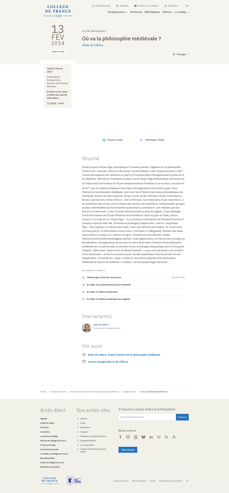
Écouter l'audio (115, 139)
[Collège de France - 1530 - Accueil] (58, 11)
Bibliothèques (152, 12)
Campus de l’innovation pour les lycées (93, 450)
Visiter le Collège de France (52, 462)
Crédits (153, 481)
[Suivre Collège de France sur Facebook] (120, 437)
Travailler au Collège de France (54, 454)
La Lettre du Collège (49, 436)
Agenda (124, 6)
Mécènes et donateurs (50, 467)
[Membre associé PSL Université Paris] (74, 481)
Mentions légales (139, 481)
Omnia (82, 423)
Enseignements (129, 391)
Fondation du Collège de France (93, 436)
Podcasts (44, 427)
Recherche (136, 12)
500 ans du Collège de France (53, 440)
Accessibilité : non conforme (170, 481)
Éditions (167, 12)
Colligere (84, 432)
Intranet (83, 418)
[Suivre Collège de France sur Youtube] (159, 437)
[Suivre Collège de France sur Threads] (136, 437)
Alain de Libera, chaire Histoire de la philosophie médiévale (124, 355)
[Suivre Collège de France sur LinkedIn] (151, 437)
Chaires (173, 6)
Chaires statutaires (58, 391)
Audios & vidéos (148, 6)
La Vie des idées (87, 445)
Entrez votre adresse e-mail (132, 417)
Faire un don (128, 449)
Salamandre (85, 427)
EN (187, 6)
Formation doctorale (49, 449)
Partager (181, 54)
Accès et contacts (121, 481)
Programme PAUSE (88, 440)
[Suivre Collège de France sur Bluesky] (143, 437)
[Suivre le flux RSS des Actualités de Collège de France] (166, 437)
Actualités (44, 432)
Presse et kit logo (47, 445)
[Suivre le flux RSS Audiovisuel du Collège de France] (174, 437)
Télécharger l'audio (154, 139)
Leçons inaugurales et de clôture (108, 361)
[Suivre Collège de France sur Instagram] (128, 437)
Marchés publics (47, 458)
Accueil (43, 391)
